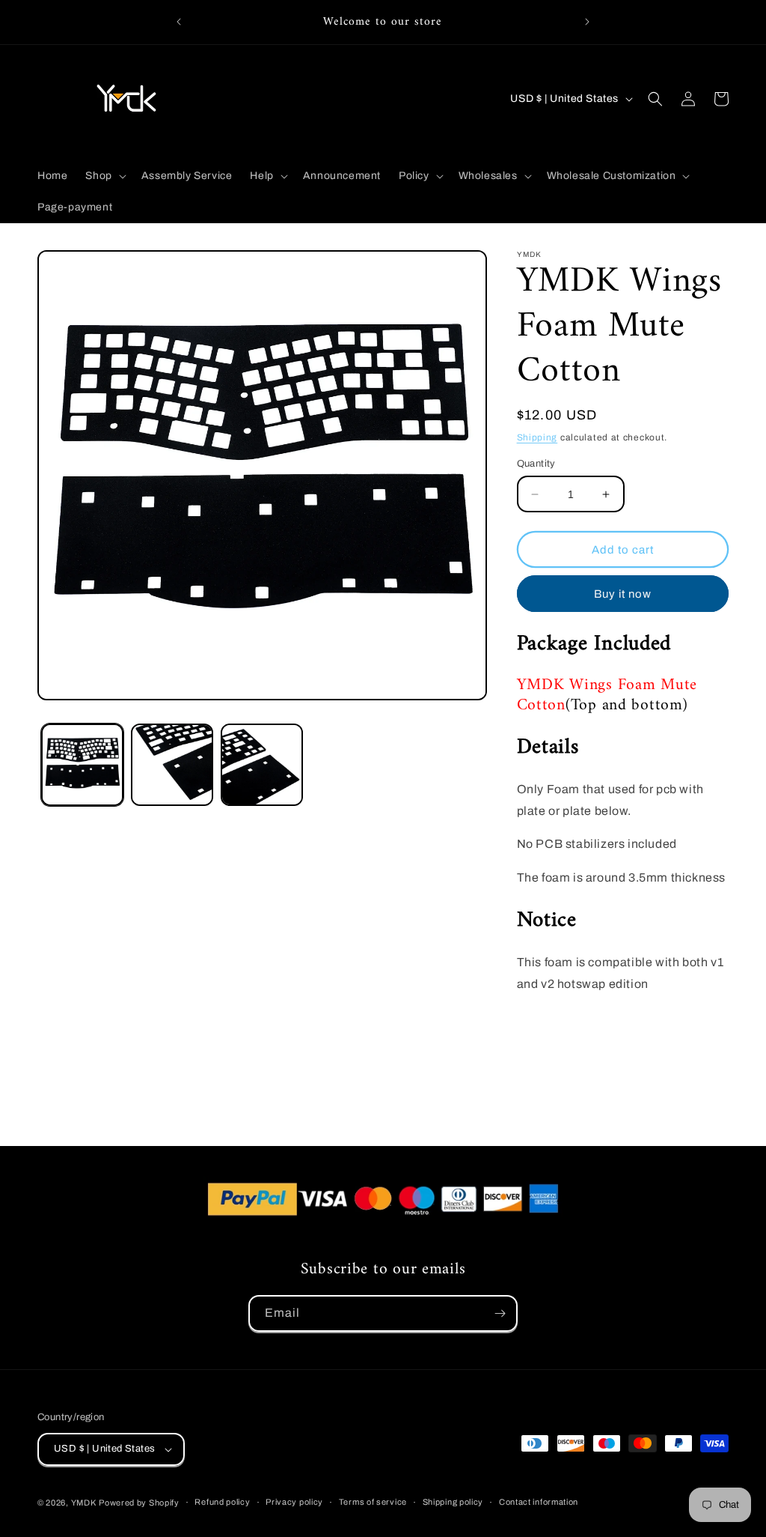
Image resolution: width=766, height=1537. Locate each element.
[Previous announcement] (178, 21)
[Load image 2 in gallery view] (172, 765)
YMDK (83, 1502)
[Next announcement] (587, 21)
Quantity (536, 463)
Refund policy (222, 1501)
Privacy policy (294, 1501)
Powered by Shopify (139, 1502)
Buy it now (623, 594)
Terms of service (373, 1501)
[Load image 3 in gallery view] (262, 765)
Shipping (537, 437)
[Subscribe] (499, 1313)
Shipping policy (453, 1501)
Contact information (538, 1501)
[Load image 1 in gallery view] (82, 765)
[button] (104, 176)
